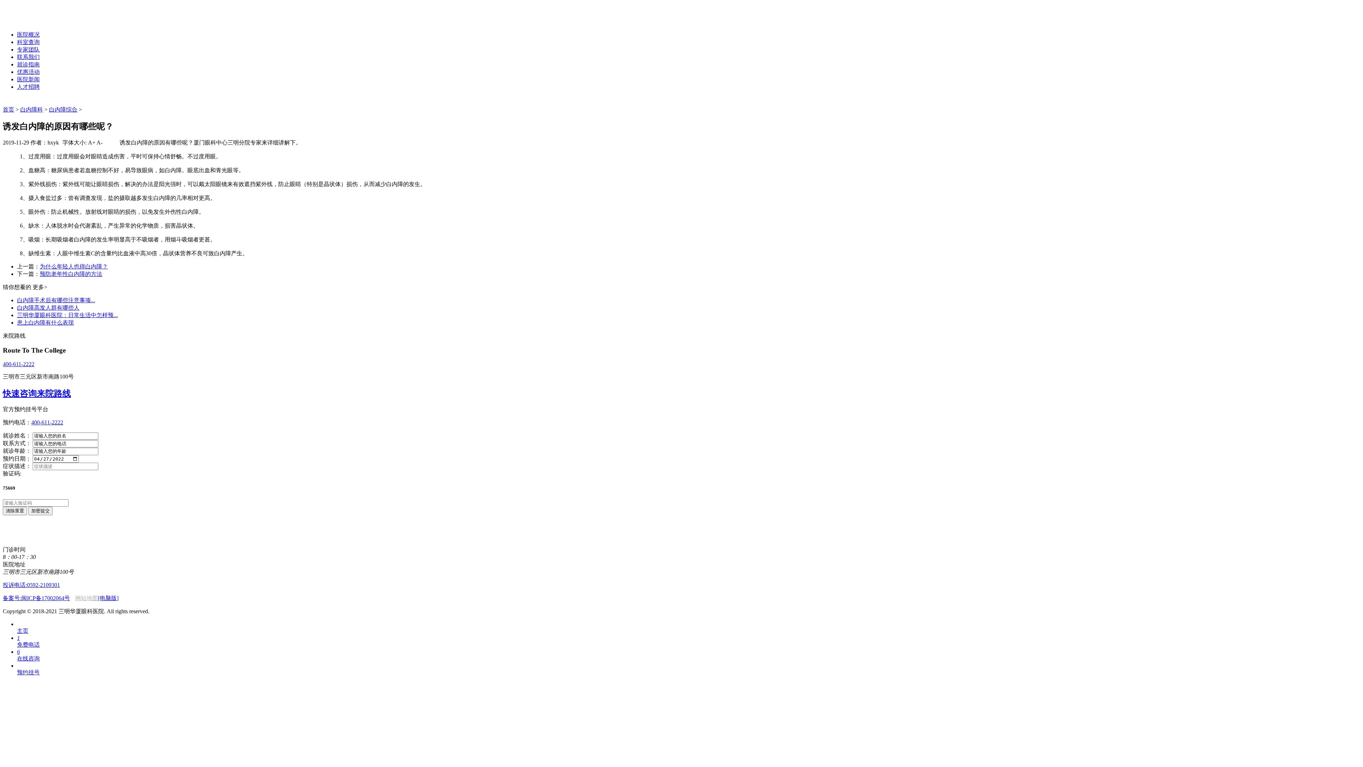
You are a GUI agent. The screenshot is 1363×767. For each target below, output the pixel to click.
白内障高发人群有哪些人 (48, 308)
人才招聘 (28, 87)
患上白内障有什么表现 (45, 323)
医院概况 (28, 35)
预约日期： (17, 459)
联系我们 (28, 57)
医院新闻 (28, 79)
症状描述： (17, 466)
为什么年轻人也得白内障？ (74, 266)
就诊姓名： (17, 436)
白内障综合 (63, 110)
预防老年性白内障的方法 (71, 274)
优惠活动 (28, 72)
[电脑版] (108, 598)
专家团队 (28, 50)
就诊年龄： (17, 451)
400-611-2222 (18, 364)
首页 (8, 110)
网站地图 (86, 598)
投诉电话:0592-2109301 (31, 585)
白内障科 (31, 110)
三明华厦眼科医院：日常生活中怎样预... (67, 315)
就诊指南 (28, 64)
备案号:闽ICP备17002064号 (36, 598)
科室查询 (28, 42)
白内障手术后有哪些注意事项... (56, 300)
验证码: (12, 473)
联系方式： (17, 443)
